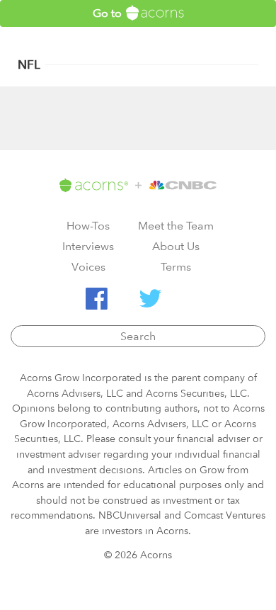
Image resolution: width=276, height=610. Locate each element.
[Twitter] (150, 298)
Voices (88, 266)
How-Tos (88, 225)
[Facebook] (97, 298)
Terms (176, 266)
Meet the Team (176, 225)
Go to (109, 13)
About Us (176, 246)
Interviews (88, 246)
